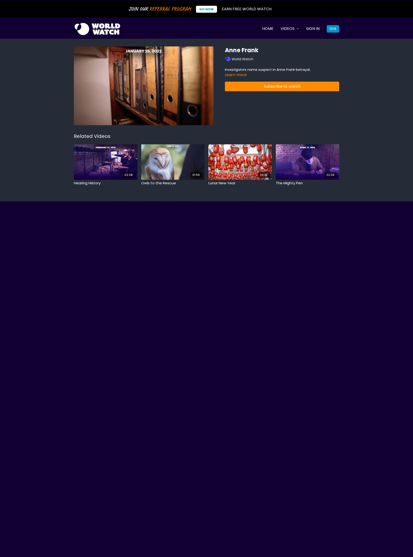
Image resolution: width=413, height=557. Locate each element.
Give (333, 28)
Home (267, 28)
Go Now (206, 9)
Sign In (313, 28)
